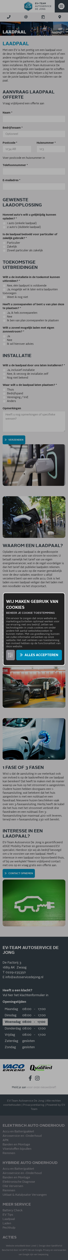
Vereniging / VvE (17, 397)
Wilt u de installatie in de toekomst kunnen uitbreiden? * (31, 279)
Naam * (7, 112)
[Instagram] (37, 1078)
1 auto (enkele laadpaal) (22, 223)
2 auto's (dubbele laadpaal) (24, 227)
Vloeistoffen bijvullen (17, 1149)
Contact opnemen (20, 873)
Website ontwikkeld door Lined (21, 1246)
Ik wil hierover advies (20, 344)
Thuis (10, 389)
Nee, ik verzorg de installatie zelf (27, 374)
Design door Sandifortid (50, 1246)
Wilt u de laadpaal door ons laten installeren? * (34, 365)
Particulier (13, 242)
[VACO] (14, 1067)
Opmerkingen (12, 408)
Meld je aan (19, 1087)
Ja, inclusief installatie (21, 370)
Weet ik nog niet (17, 297)
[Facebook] (30, 1078)
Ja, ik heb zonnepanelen (22, 312)
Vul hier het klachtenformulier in (25, 995)
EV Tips (8, 1214)
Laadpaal (9, 1219)
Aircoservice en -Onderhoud (22, 1136)
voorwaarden (60, 1250)
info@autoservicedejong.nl (24, 977)
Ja (8, 336)
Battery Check (12, 1210)
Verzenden (15, 440)
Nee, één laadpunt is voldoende (27, 285)
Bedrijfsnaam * (13, 127)
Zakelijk (12, 246)
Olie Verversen (13, 1186)
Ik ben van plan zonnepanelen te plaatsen (33, 320)
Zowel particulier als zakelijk (25, 250)
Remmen (9, 1153)
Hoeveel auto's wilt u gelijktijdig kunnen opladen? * (29, 216)
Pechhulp (9, 1227)
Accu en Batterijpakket (18, 1131)
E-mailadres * (11, 180)
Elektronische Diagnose (19, 1181)
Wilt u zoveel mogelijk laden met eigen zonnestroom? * (28, 329)
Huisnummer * (46, 142)
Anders (11, 401)
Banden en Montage (16, 1144)
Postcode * (10, 142)
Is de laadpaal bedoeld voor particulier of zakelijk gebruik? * (30, 236)
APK (6, 1140)
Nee (9, 316)
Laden (7, 1223)
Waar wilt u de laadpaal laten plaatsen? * (30, 385)
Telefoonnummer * (15, 165)
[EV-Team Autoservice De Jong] (37, 6)
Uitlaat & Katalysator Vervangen (25, 1194)
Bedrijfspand (15, 393)
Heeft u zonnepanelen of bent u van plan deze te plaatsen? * (33, 306)
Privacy (46, 1250)
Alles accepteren (41, 655)
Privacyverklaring (33, 1105)
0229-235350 (16, 972)
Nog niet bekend (17, 377)
